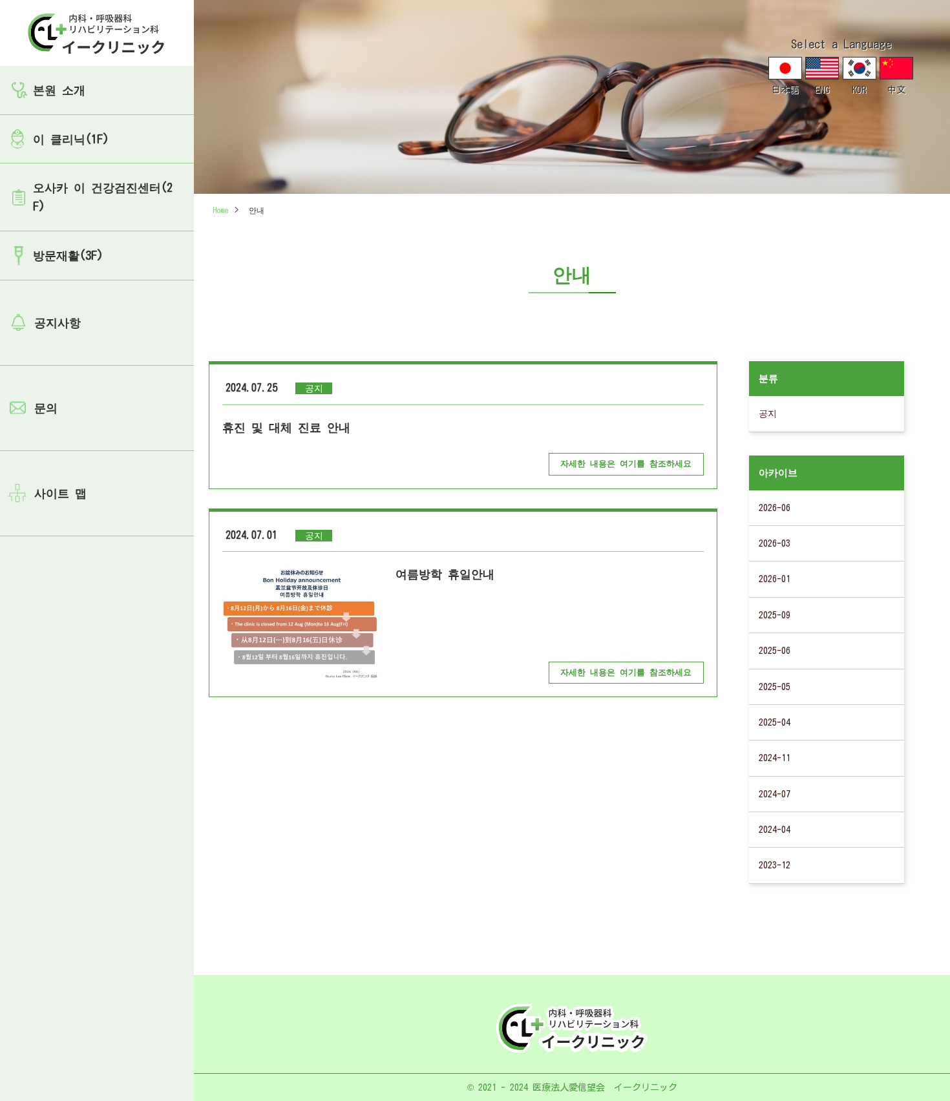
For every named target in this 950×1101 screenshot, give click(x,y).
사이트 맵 (60, 493)
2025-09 (774, 615)
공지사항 (57, 322)
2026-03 (774, 543)
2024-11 (774, 757)
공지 (768, 413)
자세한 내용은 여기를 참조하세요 (625, 463)
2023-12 (774, 865)
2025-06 (774, 650)
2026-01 (774, 578)
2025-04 (774, 722)
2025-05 (774, 686)
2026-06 (774, 507)
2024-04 (774, 829)
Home (220, 210)
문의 (46, 408)
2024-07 (774, 794)
